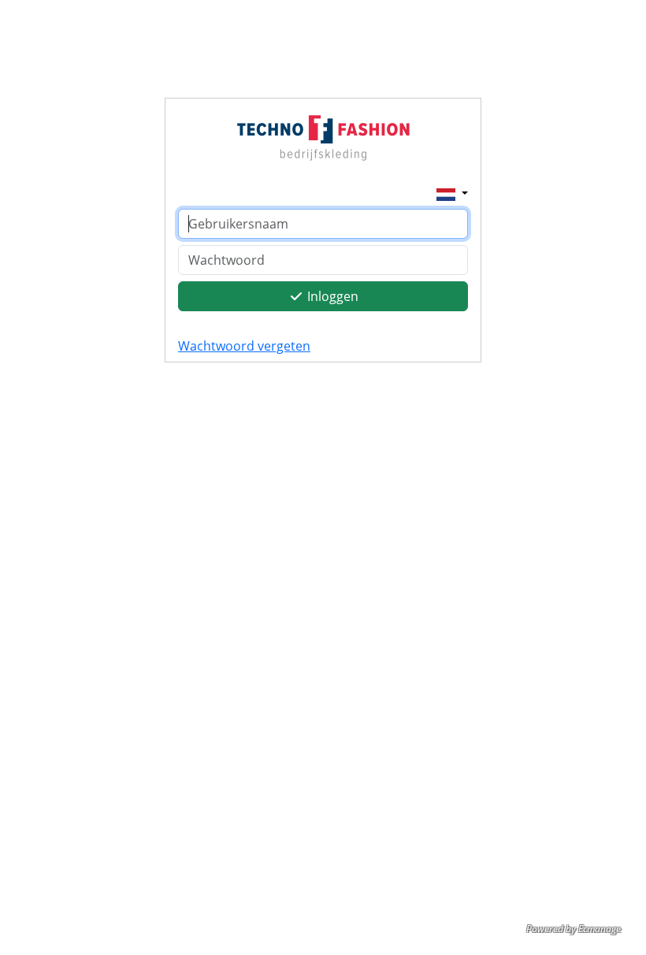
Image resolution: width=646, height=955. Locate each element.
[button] (452, 193)
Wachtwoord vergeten (244, 346)
